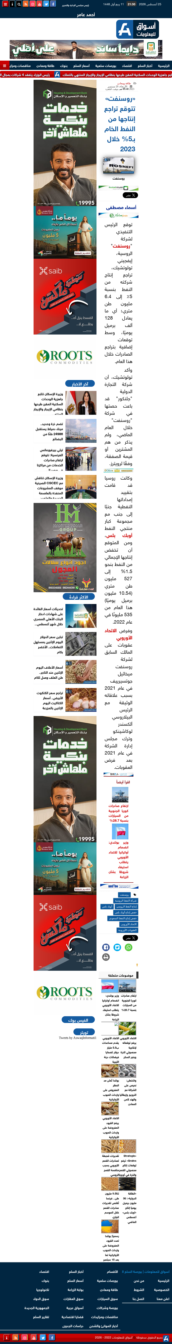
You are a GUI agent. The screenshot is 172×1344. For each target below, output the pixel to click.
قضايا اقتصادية (72, 1316)
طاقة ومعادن (45, 65)
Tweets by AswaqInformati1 (77, 1038)
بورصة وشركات (107, 1307)
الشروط (139, 1289)
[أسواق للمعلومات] (65, 357)
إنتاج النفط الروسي (126, 906)
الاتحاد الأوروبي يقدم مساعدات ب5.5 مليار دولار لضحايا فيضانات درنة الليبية (110, 1049)
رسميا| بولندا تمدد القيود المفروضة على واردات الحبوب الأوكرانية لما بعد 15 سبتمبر (111, 1247)
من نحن (139, 1280)
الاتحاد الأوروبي (119, 633)
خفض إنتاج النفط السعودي (123, 918)
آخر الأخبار (80, 383)
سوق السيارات (108, 1298)
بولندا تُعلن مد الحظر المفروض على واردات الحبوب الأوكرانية (111, 1089)
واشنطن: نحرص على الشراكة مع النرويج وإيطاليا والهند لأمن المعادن (128, 1092)
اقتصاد (127, 65)
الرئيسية (163, 65)
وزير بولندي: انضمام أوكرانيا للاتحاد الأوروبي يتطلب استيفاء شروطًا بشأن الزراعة (118, 859)
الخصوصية (161, 1289)
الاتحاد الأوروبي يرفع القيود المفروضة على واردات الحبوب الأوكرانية (111, 1127)
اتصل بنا (138, 1298)
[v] (119, 887)
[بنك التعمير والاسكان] (65, 143)
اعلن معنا (163, 1298)
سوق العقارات (73, 1298)
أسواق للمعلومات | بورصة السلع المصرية (145, 1271)
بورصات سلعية (105, 65)
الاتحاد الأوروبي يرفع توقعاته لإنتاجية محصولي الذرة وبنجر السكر (128, 1047)
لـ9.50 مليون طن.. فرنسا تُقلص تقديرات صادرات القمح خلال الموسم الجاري (110, 1205)
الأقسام (112, 1271)
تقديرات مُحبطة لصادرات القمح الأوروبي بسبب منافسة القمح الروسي (110, 1165)
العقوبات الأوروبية (127, 930)
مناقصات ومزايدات (17, 65)
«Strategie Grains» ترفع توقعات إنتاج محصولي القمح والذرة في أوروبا (127, 1165)
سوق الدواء (41, 1298)
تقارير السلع (41, 1316)
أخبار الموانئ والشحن (103, 1325)
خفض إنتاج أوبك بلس (126, 912)
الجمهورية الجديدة (37, 1307)
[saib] (65, 297)
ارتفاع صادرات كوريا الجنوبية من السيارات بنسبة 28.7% (118, 812)
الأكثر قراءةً (78, 596)
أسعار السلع (81, 65)
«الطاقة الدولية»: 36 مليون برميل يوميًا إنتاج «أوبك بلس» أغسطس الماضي (129, 1207)
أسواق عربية (74, 1307)
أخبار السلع (145, 65)
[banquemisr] (65, 232)
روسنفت (121, 245)
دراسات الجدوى (72, 1325)
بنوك (64, 65)
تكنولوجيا (42, 1289)
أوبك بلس (119, 534)
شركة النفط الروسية (126, 900)
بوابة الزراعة (75, 1289)
